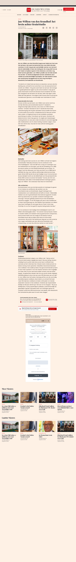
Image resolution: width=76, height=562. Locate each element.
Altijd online (25, 14)
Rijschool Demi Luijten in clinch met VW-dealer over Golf (47, 407)
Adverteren (38, 14)
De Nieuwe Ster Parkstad (54, 14)
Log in (64, 11)
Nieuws (19, 19)
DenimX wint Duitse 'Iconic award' (27, 407)
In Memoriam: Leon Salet (45, 436)
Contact (45, 14)
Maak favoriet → (52, 308)
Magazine (19, 14)
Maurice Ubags (42, 411)
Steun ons (32, 14)
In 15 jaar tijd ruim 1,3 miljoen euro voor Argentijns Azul (9, 407)
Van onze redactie (22, 27)
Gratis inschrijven (69, 9)
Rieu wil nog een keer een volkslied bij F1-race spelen (65, 407)
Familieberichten (42, 433)
